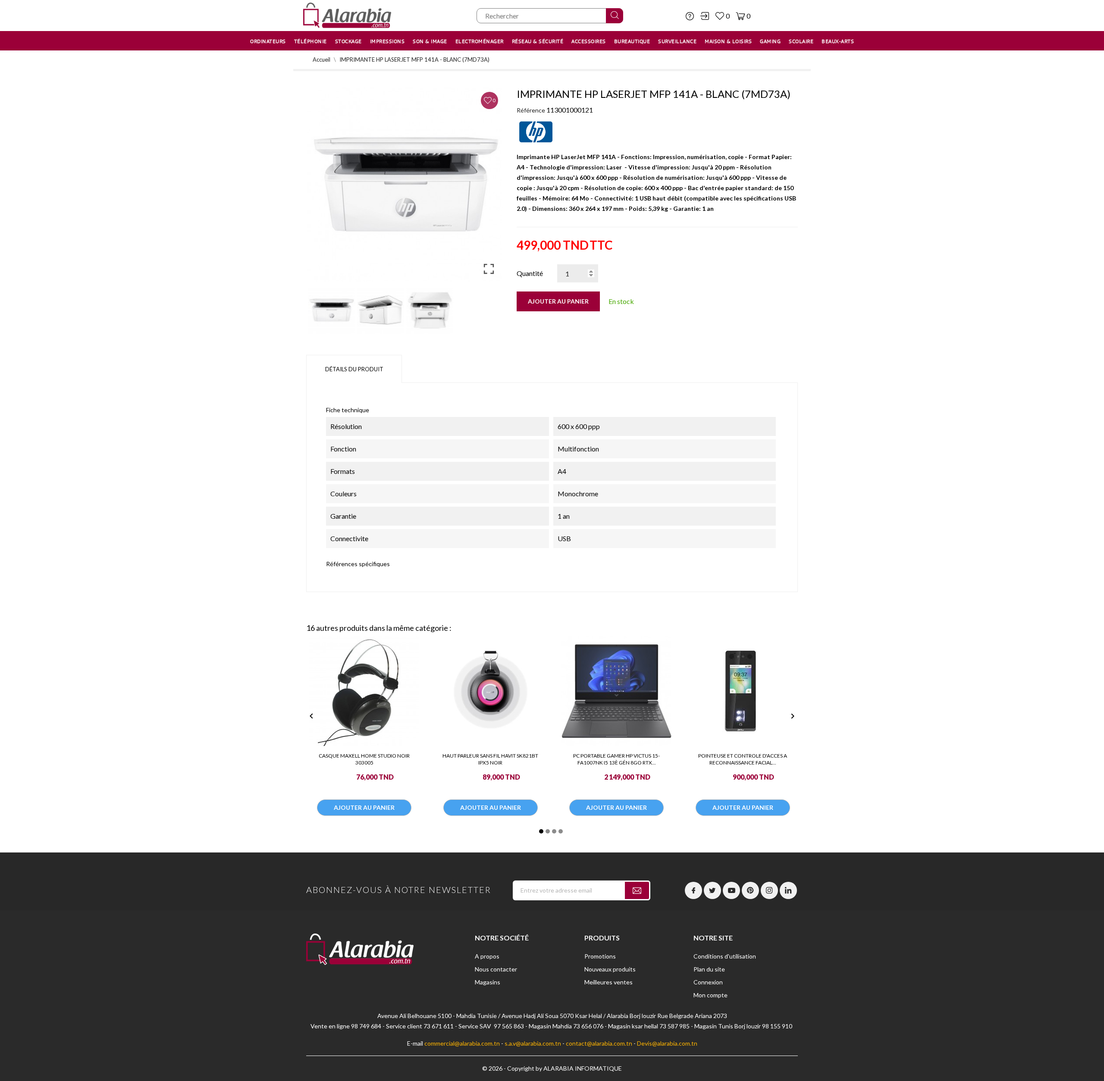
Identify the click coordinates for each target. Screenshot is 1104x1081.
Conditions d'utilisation (724, 956)
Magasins (487, 982)
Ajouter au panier (558, 301)
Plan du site (709, 969)
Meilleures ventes (608, 982)
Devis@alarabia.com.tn (667, 1043)
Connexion (708, 982)
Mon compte (710, 995)
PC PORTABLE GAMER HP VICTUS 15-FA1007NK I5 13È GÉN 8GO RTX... (616, 759)
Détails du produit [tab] (354, 369)
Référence (531, 110)
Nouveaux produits (610, 969)
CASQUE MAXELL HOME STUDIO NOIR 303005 (364, 759)
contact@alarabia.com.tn (599, 1043)
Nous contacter (496, 969)
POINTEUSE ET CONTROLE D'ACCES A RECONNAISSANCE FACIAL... (742, 759)
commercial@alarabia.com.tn (462, 1043)
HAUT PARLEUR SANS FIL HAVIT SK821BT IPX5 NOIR (490, 759)
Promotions (600, 956)
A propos (487, 956)
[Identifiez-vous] (704, 16)
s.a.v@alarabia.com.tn (533, 1043)
